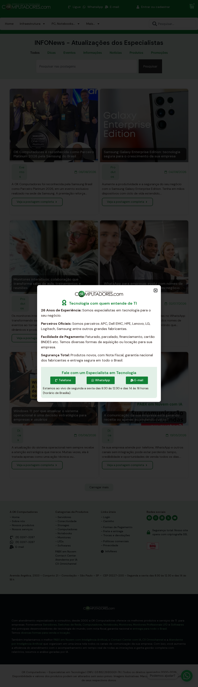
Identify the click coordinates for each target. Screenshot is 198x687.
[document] (99, 343)
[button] (155, 290)
